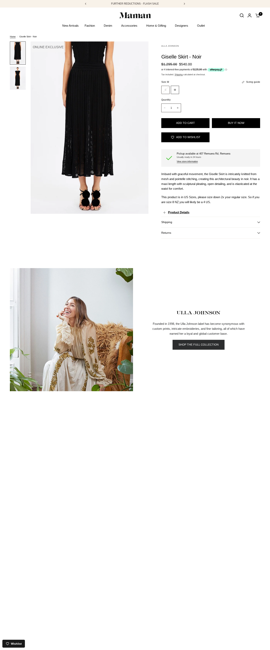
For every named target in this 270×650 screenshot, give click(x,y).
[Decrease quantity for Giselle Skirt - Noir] (164, 108)
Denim (108, 25)
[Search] (242, 19)
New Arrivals (70, 25)
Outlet (201, 25)
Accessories (129, 25)
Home (13, 36)
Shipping (179, 74)
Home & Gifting (156, 25)
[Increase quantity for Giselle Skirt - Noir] (178, 108)
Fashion (90, 25)
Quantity (166, 99)
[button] (199, 345)
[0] (256, 15)
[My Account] (249, 15)
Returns (166, 232)
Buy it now (236, 123)
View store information (187, 161)
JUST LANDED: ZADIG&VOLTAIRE (141, 3)
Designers (181, 25)
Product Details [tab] (178, 212)
